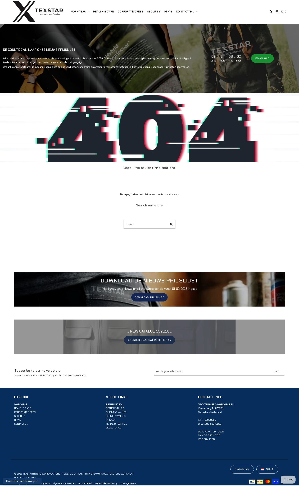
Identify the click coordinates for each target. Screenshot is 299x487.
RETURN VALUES (115, 408)
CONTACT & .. (21, 423)
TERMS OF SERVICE (116, 423)
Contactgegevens (127, 483)
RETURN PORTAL (115, 404)
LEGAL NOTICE (113, 427)
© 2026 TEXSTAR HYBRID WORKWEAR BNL (37, 473)
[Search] (271, 11)
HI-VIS (17, 419)
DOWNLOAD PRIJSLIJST (149, 297)
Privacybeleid (43, 483)
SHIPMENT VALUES (116, 412)
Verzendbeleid (85, 483)
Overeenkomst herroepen (22, 481)
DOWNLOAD (262, 58)
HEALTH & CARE (22, 408)
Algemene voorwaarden (64, 483)
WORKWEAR (20, 404)
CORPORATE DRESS (25, 412)
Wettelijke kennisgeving (105, 483)
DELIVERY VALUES (116, 416)
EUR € (270, 469)
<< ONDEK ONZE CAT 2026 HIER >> (149, 340)
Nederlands (242, 469)
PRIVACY (111, 419)
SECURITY (19, 416)
